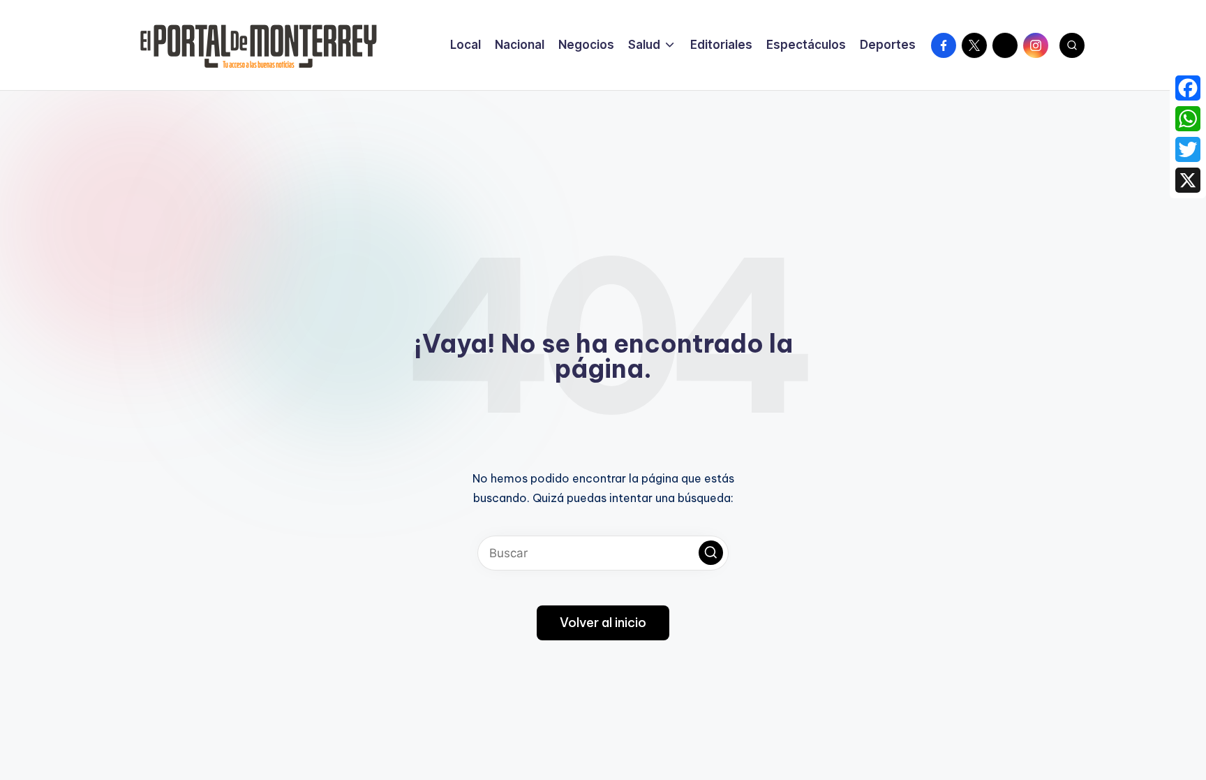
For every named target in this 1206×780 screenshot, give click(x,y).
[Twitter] (1187, 149)
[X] (1187, 180)
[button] (711, 552)
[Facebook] (1187, 88)
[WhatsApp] (1187, 118)
